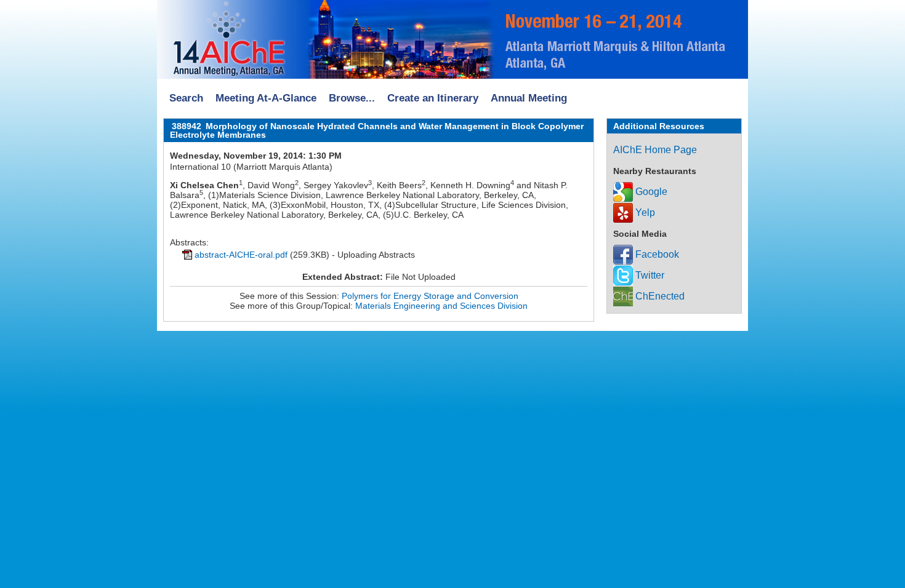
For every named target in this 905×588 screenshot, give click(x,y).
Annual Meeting (529, 98)
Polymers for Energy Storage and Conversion (430, 296)
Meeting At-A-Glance (265, 98)
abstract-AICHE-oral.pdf (241, 255)
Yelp (644, 212)
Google (650, 191)
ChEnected (659, 296)
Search (186, 98)
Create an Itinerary (432, 98)
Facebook (656, 254)
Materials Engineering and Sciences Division (441, 306)
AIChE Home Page (655, 150)
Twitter (648, 275)
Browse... (352, 98)
